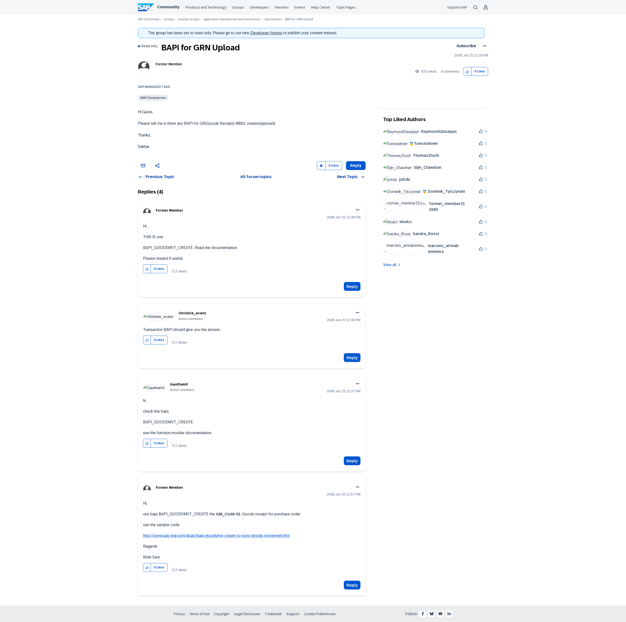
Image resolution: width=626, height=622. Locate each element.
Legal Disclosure (247, 614)
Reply (352, 286)
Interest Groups (188, 19)
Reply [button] (355, 165)
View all (389, 265)
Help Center (320, 7)
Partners (282, 7)
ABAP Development (153, 98)
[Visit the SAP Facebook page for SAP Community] (423, 614)
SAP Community (148, 19)
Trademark (273, 614)
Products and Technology (206, 7)
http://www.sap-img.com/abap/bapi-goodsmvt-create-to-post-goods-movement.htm (216, 535)
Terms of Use (199, 614)
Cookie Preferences (320, 614)
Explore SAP (457, 7)
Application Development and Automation (232, 19)
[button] (467, 71)
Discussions (273, 19)
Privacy (179, 614)
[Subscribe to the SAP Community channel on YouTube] (440, 614)
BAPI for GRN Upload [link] (299, 19)
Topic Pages (346, 7)
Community (168, 7)
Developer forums (266, 33)
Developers (259, 7)
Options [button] (483, 46)
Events (299, 7)
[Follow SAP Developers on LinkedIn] (449, 614)
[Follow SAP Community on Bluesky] (432, 614)
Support (293, 614)
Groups (238, 7)
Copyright (221, 614)
